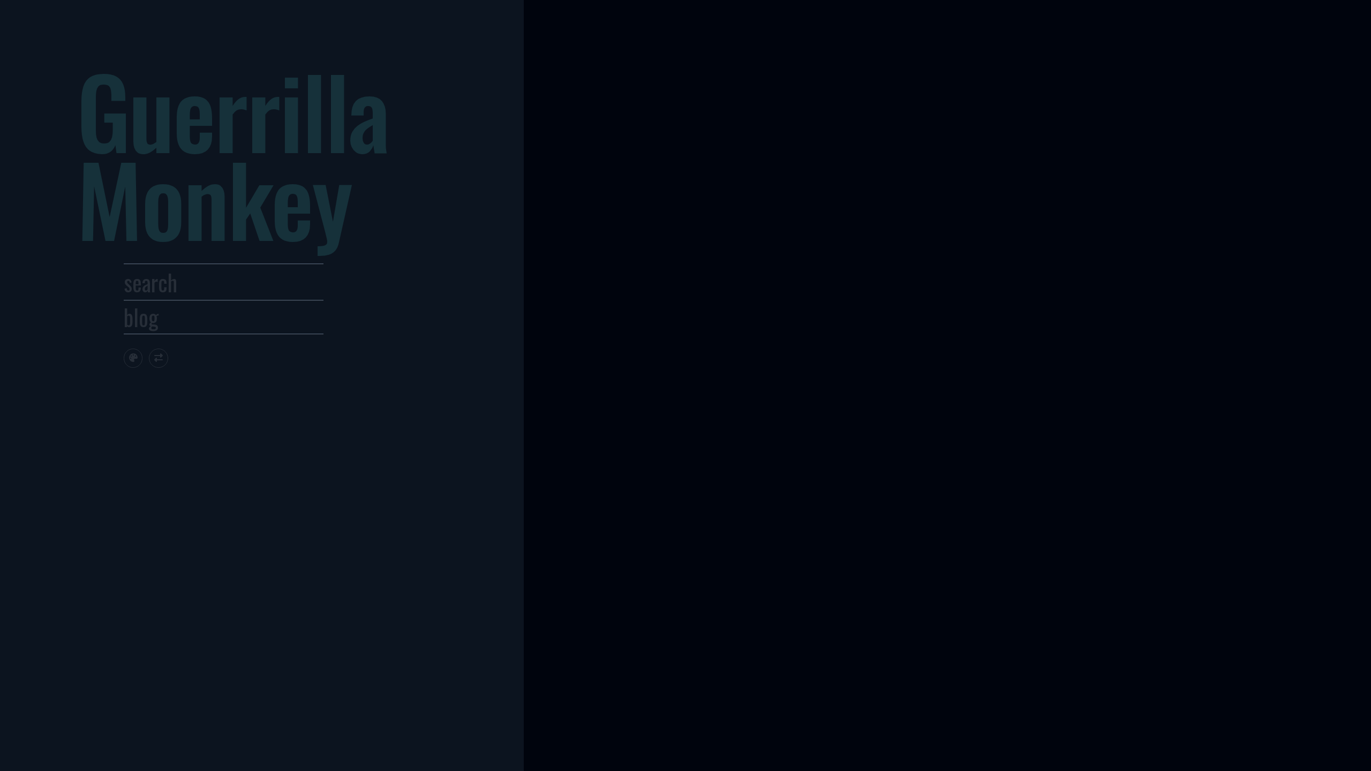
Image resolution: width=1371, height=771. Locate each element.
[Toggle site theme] (133, 358)
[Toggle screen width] (158, 358)
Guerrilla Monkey (233, 153)
